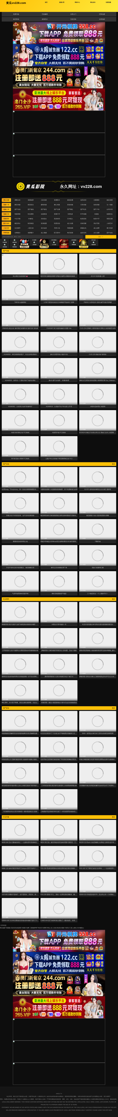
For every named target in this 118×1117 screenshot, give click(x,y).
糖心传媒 (57, 204)
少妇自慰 (44, 200)
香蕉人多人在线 (51, 928)
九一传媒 (110, 204)
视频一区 (6, 204)
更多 (113, 464)
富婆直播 (15, 246)
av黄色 (75, 928)
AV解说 (30, 218)
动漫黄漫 (44, 214)
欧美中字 (96, 218)
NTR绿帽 (83, 214)
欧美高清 (83, 218)
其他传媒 (70, 204)
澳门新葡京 (54, 240)
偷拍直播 (70, 200)
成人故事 (96, 228)
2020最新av (80, 928)
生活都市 (17, 228)
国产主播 (57, 209)
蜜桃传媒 (44, 204)
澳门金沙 (94, 240)
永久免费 (96, 232)
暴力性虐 (110, 228)
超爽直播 (15, 242)
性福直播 (5, 242)
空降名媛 (102, 14)
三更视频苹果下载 (35, 928)
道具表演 (83, 200)
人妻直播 (34, 244)
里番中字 (57, 214)
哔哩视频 (6, 232)
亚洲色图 (44, 223)
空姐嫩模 (45, 14)
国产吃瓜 (83, 209)
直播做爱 (31, 200)
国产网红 (70, 209)
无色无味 (73, 19)
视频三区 (6, 214)
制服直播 (94, 244)
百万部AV (57, 232)
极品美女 (17, 223)
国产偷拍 (31, 209)
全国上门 (73, 14)
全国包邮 (102, 19)
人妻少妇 (31, 228)
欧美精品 (31, 223)
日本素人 (70, 218)
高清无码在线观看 (16, 928)
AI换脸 (96, 214)
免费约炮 (16, 14)
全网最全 (17, 232)
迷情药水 (45, 19)
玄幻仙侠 (44, 228)
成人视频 (44, 232)
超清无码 (83, 232)
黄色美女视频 (60, 928)
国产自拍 (17, 209)
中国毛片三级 (68, 928)
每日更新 (70, 232)
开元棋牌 (34, 240)
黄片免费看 (43, 928)
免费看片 (31, 232)
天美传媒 (83, 204)
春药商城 (16, 19)
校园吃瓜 (110, 214)
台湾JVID (110, 209)
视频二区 (6, 209)
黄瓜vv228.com (16, 2)
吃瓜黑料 (31, 214)
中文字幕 (17, 218)
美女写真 (96, 223)
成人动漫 (70, 223)
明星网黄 (17, 214)
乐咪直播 (5, 246)
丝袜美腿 (83, 223)
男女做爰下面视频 (5, 928)
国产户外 (96, 209)
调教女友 (17, 200)
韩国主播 (110, 218)
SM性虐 (70, 214)
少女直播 (54, 244)
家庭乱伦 (83, 228)
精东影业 (31, 204)
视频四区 (6, 218)
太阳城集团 (73, 240)
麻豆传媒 (17, 204)
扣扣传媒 (96, 204)
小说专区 (6, 228)
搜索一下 (100, 237)
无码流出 (44, 218)
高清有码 (57, 218)
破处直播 (110, 200)
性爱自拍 (57, 223)
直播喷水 (57, 200)
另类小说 (57, 228)
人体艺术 (110, 223)
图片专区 (6, 223)
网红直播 (6, 200)
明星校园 (70, 228)
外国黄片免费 (25, 928)
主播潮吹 (96, 200)
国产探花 (44, 209)
